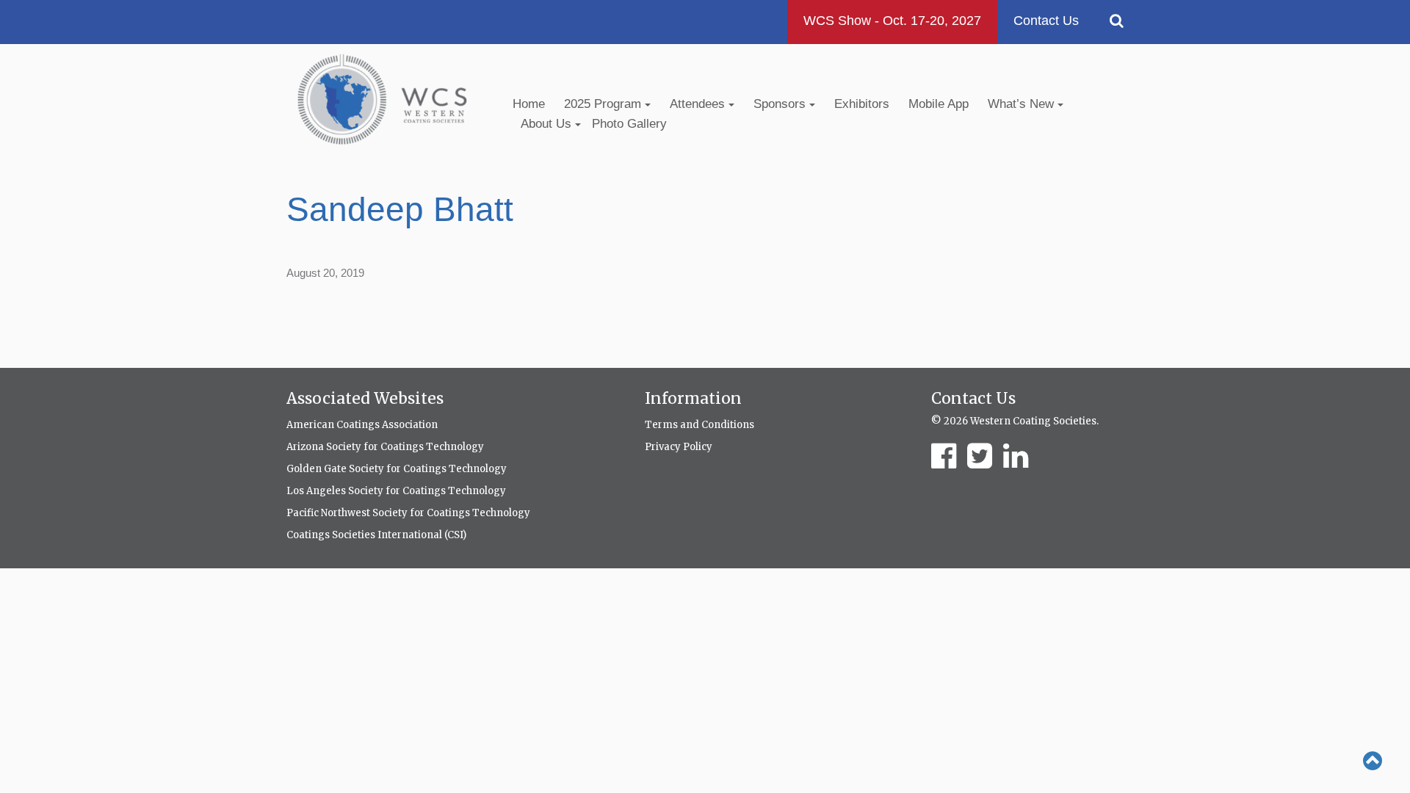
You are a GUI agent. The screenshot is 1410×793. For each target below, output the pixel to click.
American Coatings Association (362, 425)
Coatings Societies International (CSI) (376, 535)
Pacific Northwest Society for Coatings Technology (408, 513)
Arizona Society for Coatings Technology (385, 447)
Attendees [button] (699, 104)
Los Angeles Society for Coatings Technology (396, 491)
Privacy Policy (678, 447)
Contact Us (1046, 20)
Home (529, 104)
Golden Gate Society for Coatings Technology (396, 469)
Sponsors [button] (781, 104)
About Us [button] (548, 124)
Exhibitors (861, 104)
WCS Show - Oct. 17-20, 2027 (892, 20)
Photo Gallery (629, 124)
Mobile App (938, 104)
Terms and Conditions (699, 425)
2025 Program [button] (604, 104)
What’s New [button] (1023, 104)
